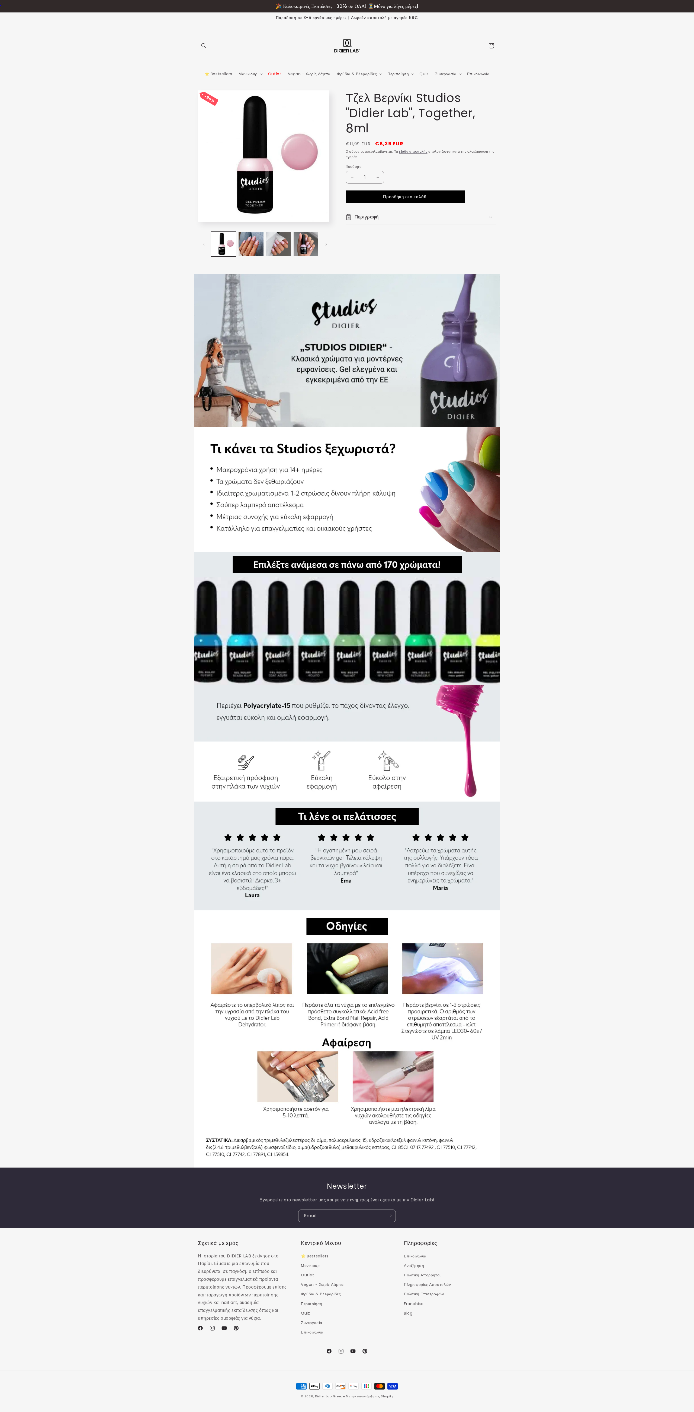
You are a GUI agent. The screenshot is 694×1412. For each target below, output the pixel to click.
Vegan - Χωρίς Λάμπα (322, 1284)
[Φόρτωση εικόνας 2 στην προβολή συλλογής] (251, 244)
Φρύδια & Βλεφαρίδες (321, 1294)
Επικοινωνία (312, 1332)
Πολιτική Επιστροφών (424, 1294)
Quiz (305, 1313)
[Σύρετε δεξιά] (326, 244)
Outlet (307, 1274)
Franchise (413, 1303)
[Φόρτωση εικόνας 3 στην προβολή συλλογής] (278, 244)
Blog (408, 1313)
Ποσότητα (354, 166)
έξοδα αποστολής (413, 151)
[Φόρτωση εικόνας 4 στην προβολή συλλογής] (306, 244)
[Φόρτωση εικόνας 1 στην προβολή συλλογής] (223, 244)
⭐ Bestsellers (315, 1256)
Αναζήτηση (414, 1265)
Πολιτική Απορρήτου (423, 1274)
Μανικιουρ (310, 1265)
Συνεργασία (311, 1322)
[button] (204, 46)
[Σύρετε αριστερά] (204, 244)
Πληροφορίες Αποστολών (427, 1284)
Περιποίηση (311, 1303)
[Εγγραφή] (390, 1216)
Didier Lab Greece (330, 1396)
